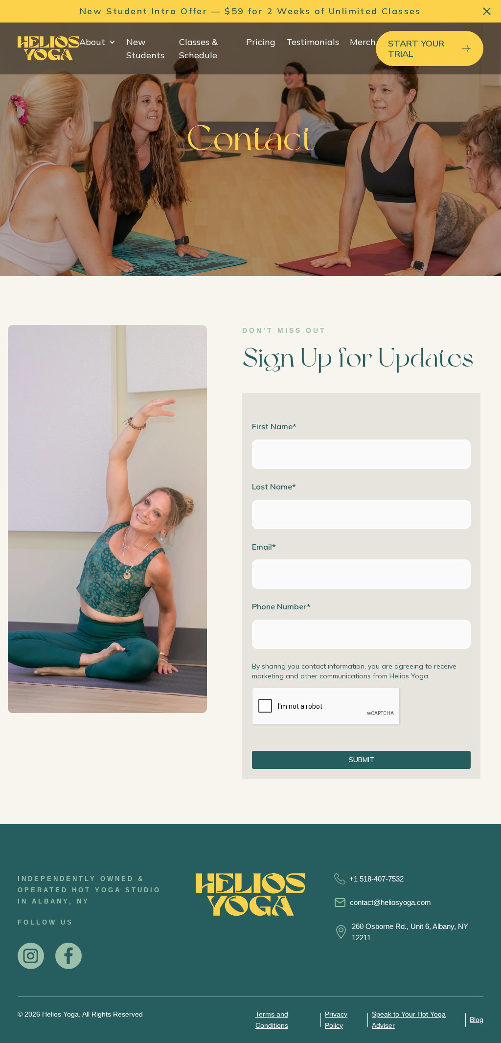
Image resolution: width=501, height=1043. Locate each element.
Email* (264, 547)
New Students (145, 48)
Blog (476, 1019)
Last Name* (274, 486)
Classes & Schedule (198, 48)
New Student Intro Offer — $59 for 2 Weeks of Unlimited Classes (250, 11)
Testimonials (312, 41)
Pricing (260, 41)
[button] (97, 41)
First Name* (274, 426)
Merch (363, 41)
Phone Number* (281, 606)
